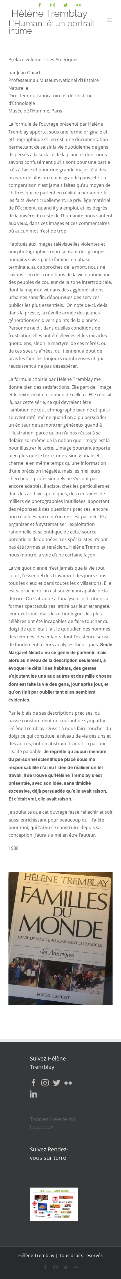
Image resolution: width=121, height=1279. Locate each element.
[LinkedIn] (33, 1094)
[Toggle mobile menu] (110, 20)
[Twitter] (56, 1082)
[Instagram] (45, 1082)
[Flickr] (68, 1082)
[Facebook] (33, 1082)
